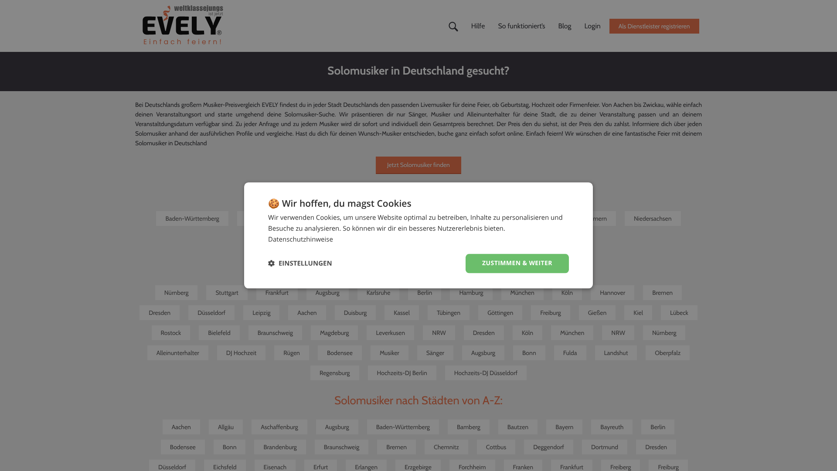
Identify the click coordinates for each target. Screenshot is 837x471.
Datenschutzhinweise (300, 239)
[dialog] (418, 235)
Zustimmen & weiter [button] (517, 263)
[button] (300, 264)
